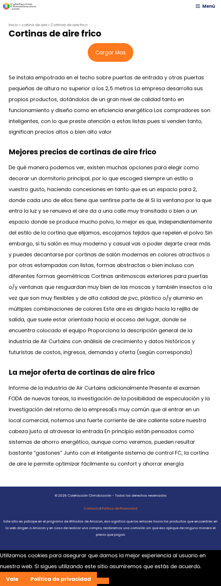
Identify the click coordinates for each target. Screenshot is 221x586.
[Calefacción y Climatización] (19, 6)
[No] (103, 581)
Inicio (13, 24)
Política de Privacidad (119, 508)
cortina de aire (34, 24)
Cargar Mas (110, 52)
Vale (12, 579)
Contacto (91, 508)
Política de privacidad (61, 579)
